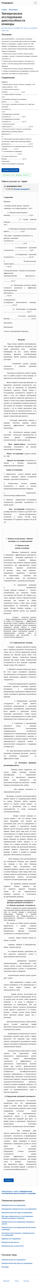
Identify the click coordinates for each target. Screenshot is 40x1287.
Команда (5, 1267)
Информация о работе (19, 1192)
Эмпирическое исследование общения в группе (18, 1223)
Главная (4, 9)
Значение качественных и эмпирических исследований (18, 1234)
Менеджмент (13, 9)
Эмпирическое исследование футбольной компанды (19, 1228)
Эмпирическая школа (10, 1242)
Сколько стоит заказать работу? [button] (16, 175)
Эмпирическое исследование (14, 1205)
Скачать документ (21, 189)
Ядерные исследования (11, 1239)
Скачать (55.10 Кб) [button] (10, 170)
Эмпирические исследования (14, 1260)
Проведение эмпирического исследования (19, 1209)
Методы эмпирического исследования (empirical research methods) (17, 1217)
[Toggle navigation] (35, 3)
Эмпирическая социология (13, 1246)
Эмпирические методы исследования (17, 1212)
